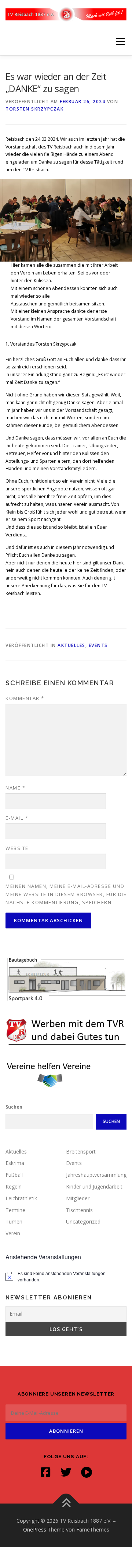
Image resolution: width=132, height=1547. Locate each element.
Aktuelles (71, 645)
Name (15, 787)
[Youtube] (86, 1472)
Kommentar (25, 698)
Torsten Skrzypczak (34, 109)
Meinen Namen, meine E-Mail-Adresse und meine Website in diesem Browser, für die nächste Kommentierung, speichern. (66, 894)
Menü (120, 41)
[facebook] (45, 1472)
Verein (13, 1233)
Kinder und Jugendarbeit (94, 1186)
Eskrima (15, 1162)
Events (98, 645)
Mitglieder (77, 1198)
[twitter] (66, 1472)
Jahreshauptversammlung (96, 1174)
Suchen (14, 1107)
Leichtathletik (21, 1198)
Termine (15, 1210)
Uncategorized (83, 1221)
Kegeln (14, 1186)
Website (17, 848)
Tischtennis (79, 1210)
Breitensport (81, 1151)
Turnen (14, 1221)
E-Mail (17, 818)
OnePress (34, 1529)
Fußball (14, 1174)
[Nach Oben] (66, 1504)
